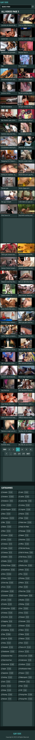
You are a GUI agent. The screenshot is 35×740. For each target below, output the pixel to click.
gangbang (8, 630)
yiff (23, 690)
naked (24, 535)
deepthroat (8, 570)
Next (28, 454)
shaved (24, 617)
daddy (7, 561)
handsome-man (7, 656)
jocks (7, 686)
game (7, 626)
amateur (8, 496)
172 (19, 454)
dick (7, 574)
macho (24, 514)
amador (7, 492)
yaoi (23, 686)
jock (6, 681)
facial (7, 600)
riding (24, 604)
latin (24, 492)
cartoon (7, 535)
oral (23, 561)
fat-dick (7, 617)
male (24, 518)
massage (25, 531)
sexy (24, 613)
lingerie (25, 509)
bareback (8, 518)
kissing (7, 694)
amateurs (8, 501)
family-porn (9, 608)
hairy (7, 643)
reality (24, 600)
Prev (4, 449)
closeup (7, 552)
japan (7, 669)
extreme (8, 595)
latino (24, 496)
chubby (7, 548)
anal (7, 505)
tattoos (24, 638)
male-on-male (24, 527)
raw (24, 587)
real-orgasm (26, 595)
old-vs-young (26, 552)
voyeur (24, 673)
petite (24, 570)
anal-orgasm (9, 509)
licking (24, 505)
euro (6, 587)
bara (6, 514)
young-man (26, 694)
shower (25, 626)
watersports (25, 677)
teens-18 (25, 647)
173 (23, 454)
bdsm (7, 527)
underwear (25, 660)
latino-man (25, 501)
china (7, 540)
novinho (24, 540)
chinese (7, 544)
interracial (8, 664)
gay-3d (7, 638)
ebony (6, 578)
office (24, 544)
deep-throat (9, 565)
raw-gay (25, 591)
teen (24, 643)
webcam (24, 681)
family (7, 604)
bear (6, 531)
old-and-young (24, 548)
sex (24, 608)
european (8, 591)
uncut (24, 651)
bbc (6, 522)
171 (15, 454)
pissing (24, 578)
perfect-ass (26, 565)
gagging (7, 621)
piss (23, 574)
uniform (25, 664)
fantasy (7, 613)
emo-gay (8, 583)
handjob (8, 647)
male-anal (25, 522)
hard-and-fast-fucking (7, 660)
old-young (25, 557)
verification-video (25, 669)
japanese (8, 673)
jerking (7, 677)
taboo (24, 630)
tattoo (24, 634)
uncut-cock (26, 656)
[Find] (32, 6)
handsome (8, 651)
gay (6, 634)
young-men (26, 699)
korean (7, 699)
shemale (25, 621)
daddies (7, 557)
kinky (7, 690)
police (24, 583)
